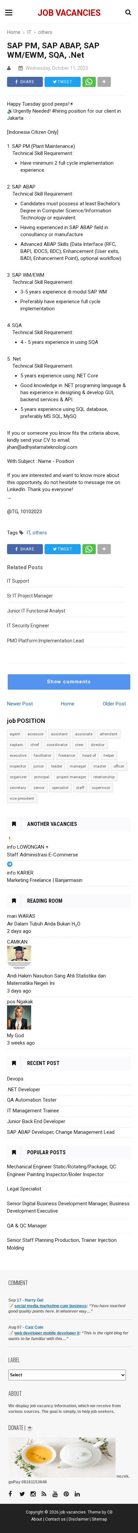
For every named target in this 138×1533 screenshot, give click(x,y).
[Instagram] (35, 1494)
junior (38, 766)
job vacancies (69, 13)
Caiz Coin (34, 1327)
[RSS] (47, 1494)
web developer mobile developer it (46, 1333)
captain (16, 744)
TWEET (64, 82)
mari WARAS (21, 916)
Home (67, 704)
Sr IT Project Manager (30, 595)
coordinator (57, 744)
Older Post (114, 704)
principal (41, 777)
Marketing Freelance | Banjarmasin (44, 880)
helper (109, 755)
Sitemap (99, 1519)
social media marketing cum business (50, 1306)
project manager (71, 777)
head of (89, 755)
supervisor (101, 787)
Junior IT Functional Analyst (36, 611)
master (99, 766)
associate (83, 734)
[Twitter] (24, 1494)
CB (110, 1512)
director (98, 744)
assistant (59, 734)
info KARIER (20, 873)
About (36, 1519)
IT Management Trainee (33, 1111)
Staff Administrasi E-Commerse (42, 855)
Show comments (69, 682)
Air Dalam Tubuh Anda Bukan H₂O (43, 924)
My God (15, 1036)
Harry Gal (34, 1300)
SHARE (26, 82)
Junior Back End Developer (36, 1121)
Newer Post (20, 704)
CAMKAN (17, 942)
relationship (104, 777)
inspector (18, 766)
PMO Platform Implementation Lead (45, 640)
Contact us (55, 1519)
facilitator (42, 755)
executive (18, 755)
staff (80, 787)
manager (78, 766)
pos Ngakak (20, 1002)
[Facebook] (13, 1494)
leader (56, 766)
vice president (22, 798)
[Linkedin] (80, 1494)
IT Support (18, 581)
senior (39, 787)
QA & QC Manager (27, 1226)
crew (79, 744)
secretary (18, 787)
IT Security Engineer (28, 625)
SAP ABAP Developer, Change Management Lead (61, 1132)
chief (34, 744)
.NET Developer (23, 1090)
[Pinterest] (69, 1494)
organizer (18, 777)
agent (15, 734)
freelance (67, 755)
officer (119, 766)
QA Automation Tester (32, 1100)
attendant (109, 734)
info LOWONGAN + (28, 847)
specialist (60, 787)
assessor (35, 734)
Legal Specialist (24, 1189)
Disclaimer (79, 1519)
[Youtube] (58, 1494)
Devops (15, 1079)
